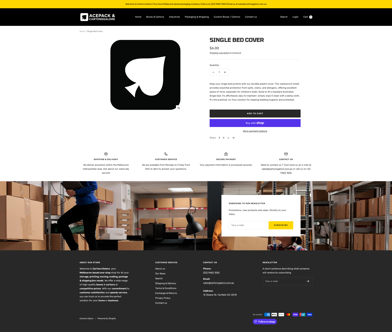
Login (295, 16)
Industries (174, 16)
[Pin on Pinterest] (223, 138)
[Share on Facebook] (219, 138)
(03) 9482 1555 (211, 272)
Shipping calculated (219, 53)
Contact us (251, 16)
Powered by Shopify (107, 318)
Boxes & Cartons (155, 16)
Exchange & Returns (166, 293)
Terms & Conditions (165, 288)
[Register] (308, 281)
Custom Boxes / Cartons (227, 16)
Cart (307, 16)
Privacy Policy (162, 298)
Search (284, 16)
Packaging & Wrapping (197, 16)
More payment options (255, 131)
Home (138, 16)
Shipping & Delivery (165, 283)
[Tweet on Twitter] (228, 138)
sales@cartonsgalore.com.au (277, 169)
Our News (160, 273)
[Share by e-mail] (233, 138)
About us (160, 268)
